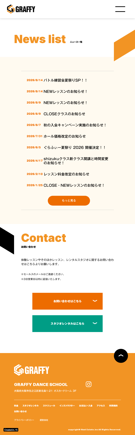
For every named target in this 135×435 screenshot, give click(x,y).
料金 (16, 405)
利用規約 (113, 405)
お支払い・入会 (85, 405)
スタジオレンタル (30, 405)
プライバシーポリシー (24, 420)
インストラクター (67, 405)
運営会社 (44, 420)
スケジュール (49, 405)
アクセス (101, 405)
